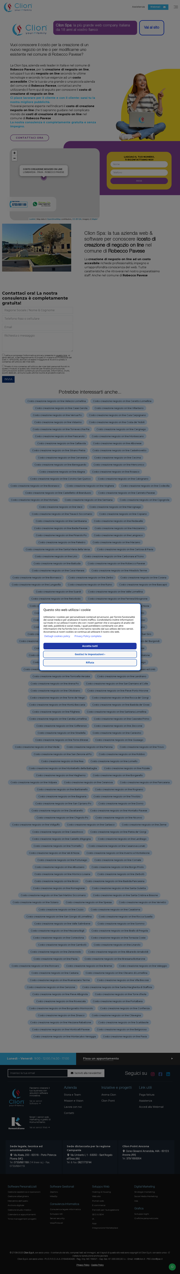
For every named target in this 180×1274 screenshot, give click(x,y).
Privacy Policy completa (88, 636)
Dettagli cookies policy (57, 636)
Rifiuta (90, 662)
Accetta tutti (90, 646)
